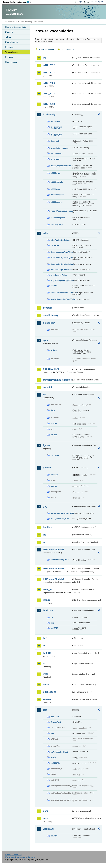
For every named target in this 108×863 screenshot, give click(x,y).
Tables (8, 37)
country (54, 836)
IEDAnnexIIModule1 (53, 549)
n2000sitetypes (57, 195)
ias (44, 535)
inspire (46, 600)
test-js (53, 757)
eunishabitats (56, 153)
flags (53, 410)
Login (80, 2)
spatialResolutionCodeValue (61, 299)
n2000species (56, 202)
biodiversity (49, 114)
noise (46, 684)
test (45, 710)
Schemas (9, 47)
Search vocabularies (47, 49)
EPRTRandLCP (51, 369)
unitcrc (54, 435)
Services (9, 57)
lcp (44, 663)
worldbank (48, 829)
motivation (55, 159)
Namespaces (11, 62)
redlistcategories (58, 218)
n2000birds (55, 173)
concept (54, 475)
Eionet (16, 22)
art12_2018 (49, 72)
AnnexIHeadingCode (59, 560)
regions (54, 286)
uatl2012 (54, 628)
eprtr (45, 340)
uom (45, 811)
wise (45, 818)
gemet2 (47, 467)
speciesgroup (57, 224)
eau (52, 733)
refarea (54, 423)
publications (49, 692)
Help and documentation (16, 27)
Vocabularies (11, 52)
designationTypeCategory (61, 257)
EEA (17, 2)
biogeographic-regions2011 (57, 135)
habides (47, 527)
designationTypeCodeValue (61, 264)
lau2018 (47, 653)
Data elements (11, 42)
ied (44, 542)
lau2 (45, 645)
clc (52, 617)
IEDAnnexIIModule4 (53, 579)
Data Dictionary (26, 22)
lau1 (45, 638)
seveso (47, 699)
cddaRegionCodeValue (60, 240)
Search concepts (67, 49)
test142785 (55, 763)
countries (55, 455)
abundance (55, 121)
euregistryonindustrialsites (57, 380)
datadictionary (50, 315)
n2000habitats (57, 182)
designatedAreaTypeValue (61, 252)
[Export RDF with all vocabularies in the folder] (99, 114)
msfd (45, 674)
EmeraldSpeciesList (59, 148)
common (47, 308)
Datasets (9, 32)
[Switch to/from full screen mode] (88, 2)
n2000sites (55, 189)
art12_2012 (49, 65)
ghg (45, 506)
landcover (48, 610)
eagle (53, 623)
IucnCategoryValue (59, 275)
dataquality (55, 141)
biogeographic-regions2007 (57, 128)
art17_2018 (49, 104)
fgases (46, 445)
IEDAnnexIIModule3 (53, 568)
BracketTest (56, 722)
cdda (45, 233)
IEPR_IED (48, 589)
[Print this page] (85, 2)
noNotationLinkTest (59, 752)
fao (44, 394)
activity (54, 350)
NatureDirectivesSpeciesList (61, 211)
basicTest (55, 717)
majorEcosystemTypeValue (61, 280)
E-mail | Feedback (13, 855)
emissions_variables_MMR (61, 513)
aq (44, 57)
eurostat (47, 387)
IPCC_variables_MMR (60, 519)
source (54, 486)
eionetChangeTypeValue (61, 270)
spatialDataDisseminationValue (61, 292)
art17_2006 (49, 83)
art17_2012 (49, 93)
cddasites (55, 245)
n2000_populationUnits (61, 166)
